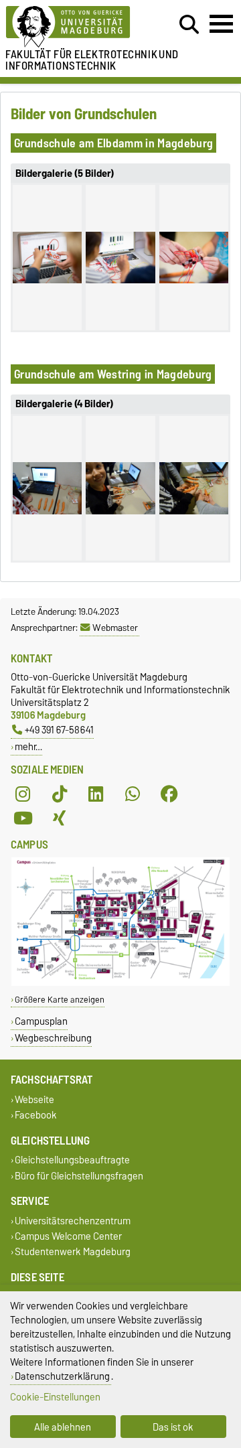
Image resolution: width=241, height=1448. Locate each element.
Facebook (36, 1115)
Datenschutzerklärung (62, 1376)
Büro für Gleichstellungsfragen (79, 1175)
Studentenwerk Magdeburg (73, 1252)
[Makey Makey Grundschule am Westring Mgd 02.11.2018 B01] (47, 488)
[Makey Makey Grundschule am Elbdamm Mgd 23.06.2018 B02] (120, 257)
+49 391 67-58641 (59, 729)
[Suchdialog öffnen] (189, 25)
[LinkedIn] (96, 794)
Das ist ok (173, 1427)
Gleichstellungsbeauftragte (72, 1160)
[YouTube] (23, 818)
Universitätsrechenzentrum (73, 1220)
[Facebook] (169, 794)
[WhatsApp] (132, 794)
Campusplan (41, 1021)
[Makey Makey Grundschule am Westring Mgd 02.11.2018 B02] (120, 488)
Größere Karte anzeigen (59, 1000)
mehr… (28, 746)
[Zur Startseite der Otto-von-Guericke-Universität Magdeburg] (74, 27)
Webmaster (115, 628)
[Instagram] (23, 794)
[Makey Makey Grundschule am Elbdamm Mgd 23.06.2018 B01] (47, 257)
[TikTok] (60, 794)
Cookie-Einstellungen (55, 1396)
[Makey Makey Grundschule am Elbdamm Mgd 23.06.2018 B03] (193, 257)
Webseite (34, 1099)
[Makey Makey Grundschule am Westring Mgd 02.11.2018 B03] (193, 488)
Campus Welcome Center (68, 1236)
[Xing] (60, 818)
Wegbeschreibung (53, 1037)
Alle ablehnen (62, 1427)
